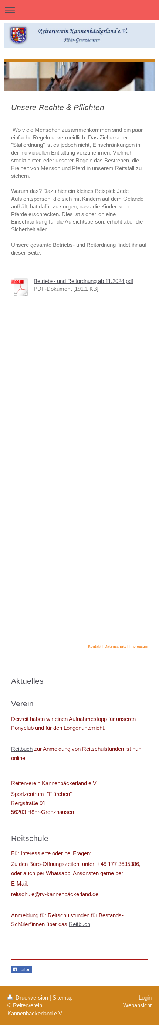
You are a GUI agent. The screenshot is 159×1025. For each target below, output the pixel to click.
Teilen (24, 969)
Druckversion (32, 997)
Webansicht (137, 1005)
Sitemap (62, 997)
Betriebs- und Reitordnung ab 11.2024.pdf (83, 281)
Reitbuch (22, 749)
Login (145, 997)
